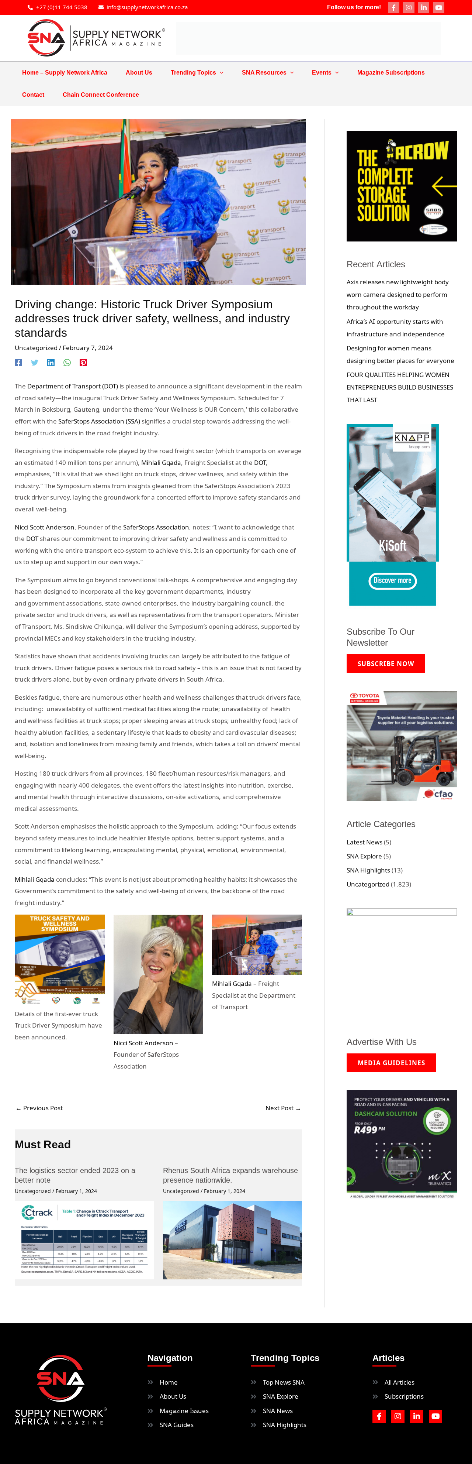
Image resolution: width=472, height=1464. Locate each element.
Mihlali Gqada (161, 462)
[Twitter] (34, 362)
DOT (260, 462)
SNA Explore (364, 856)
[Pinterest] (83, 362)
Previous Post (39, 1108)
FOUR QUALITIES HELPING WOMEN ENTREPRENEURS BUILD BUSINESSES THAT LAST (400, 387)
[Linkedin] (51, 362)
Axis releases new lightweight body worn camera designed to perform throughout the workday (398, 294)
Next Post (283, 1108)
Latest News (364, 842)
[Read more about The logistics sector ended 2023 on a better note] (84, 1239)
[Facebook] (18, 362)
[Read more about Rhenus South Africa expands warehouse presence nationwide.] (232, 1239)
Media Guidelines (391, 1063)
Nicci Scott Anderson (44, 527)
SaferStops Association (156, 527)
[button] (219, 73)
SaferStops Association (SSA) (99, 421)
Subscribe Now (386, 663)
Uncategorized (36, 347)
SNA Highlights (368, 870)
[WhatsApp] (67, 362)
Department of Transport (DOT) (72, 386)
